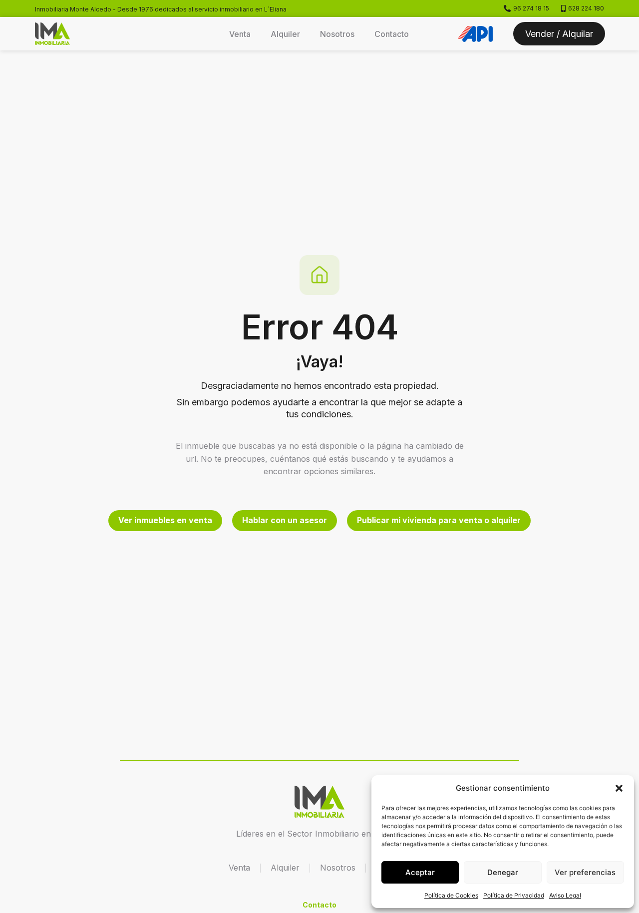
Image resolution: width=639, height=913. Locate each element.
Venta (240, 34)
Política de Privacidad (513, 895)
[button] (619, 788)
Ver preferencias (585, 872)
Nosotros (337, 34)
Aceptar (420, 872)
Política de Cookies (451, 895)
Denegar (502, 872)
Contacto (391, 34)
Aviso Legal (565, 895)
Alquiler (285, 34)
